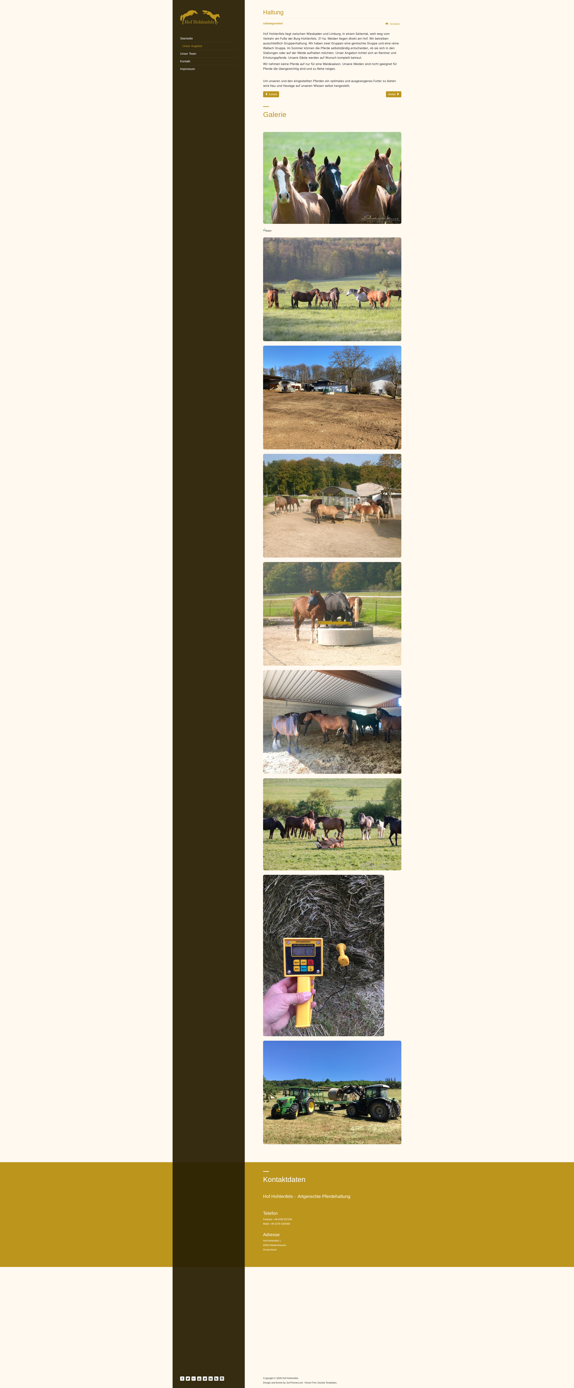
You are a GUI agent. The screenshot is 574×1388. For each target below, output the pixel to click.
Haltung (273, 12)
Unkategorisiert (273, 23)
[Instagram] (222, 1378)
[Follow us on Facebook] (182, 1378)
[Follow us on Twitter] (188, 1378)
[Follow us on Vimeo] (205, 1378)
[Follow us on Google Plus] (193, 1378)
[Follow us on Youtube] (199, 1378)
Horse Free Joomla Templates (320, 1382)
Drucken (394, 23)
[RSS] (216, 1378)
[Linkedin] (211, 1378)
